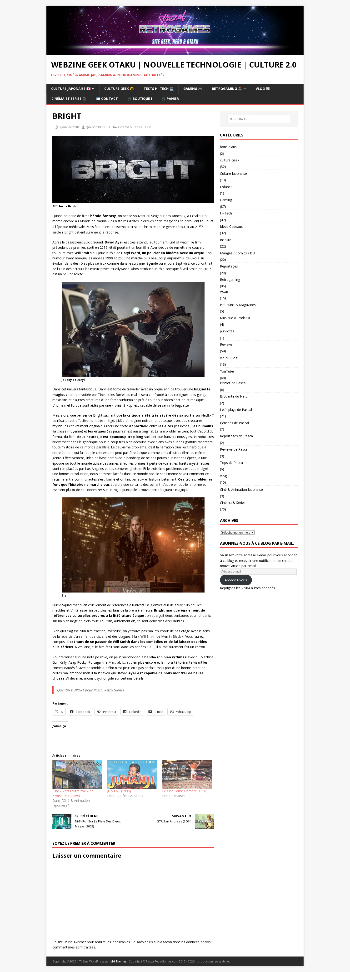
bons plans (228, 147)
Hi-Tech (226, 213)
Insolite (225, 240)
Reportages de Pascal (237, 436)
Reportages (229, 266)
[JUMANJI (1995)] (132, 774)
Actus (224, 291)
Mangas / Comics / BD (237, 253)
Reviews (226, 344)
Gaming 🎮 (192, 88)
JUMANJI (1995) (119, 791)
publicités (227, 331)
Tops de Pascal (232, 462)
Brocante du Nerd (234, 396)
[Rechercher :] (259, 119)
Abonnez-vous (236, 580)
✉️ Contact (107, 98)
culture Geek (229, 160)
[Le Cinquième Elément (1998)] (187, 774)
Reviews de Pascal (234, 449)
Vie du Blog (228, 358)
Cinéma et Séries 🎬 (68, 98)
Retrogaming (230, 279)
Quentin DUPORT (98, 127)
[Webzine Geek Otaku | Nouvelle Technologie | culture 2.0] (175, 52)
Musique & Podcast (235, 318)
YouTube (227, 371)
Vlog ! (224, 476)
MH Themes (118, 961)
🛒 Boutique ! (140, 98)
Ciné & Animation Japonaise (241, 489)
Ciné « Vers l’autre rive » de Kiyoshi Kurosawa (72, 793)
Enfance (226, 187)
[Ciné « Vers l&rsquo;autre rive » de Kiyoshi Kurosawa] (77, 774)
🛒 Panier (170, 98)
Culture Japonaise (233, 173)
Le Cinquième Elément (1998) (184, 791)
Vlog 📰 (263, 88)
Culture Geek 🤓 (119, 88)
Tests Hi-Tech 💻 (159, 88)
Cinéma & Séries (130, 127)
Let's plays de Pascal (236, 409)
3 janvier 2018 (69, 127)
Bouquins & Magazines (238, 304)
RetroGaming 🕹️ (227, 88)
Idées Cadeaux (231, 226)
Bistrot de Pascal (233, 383)
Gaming (226, 200)
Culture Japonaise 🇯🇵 (70, 88)
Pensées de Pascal (234, 423)
